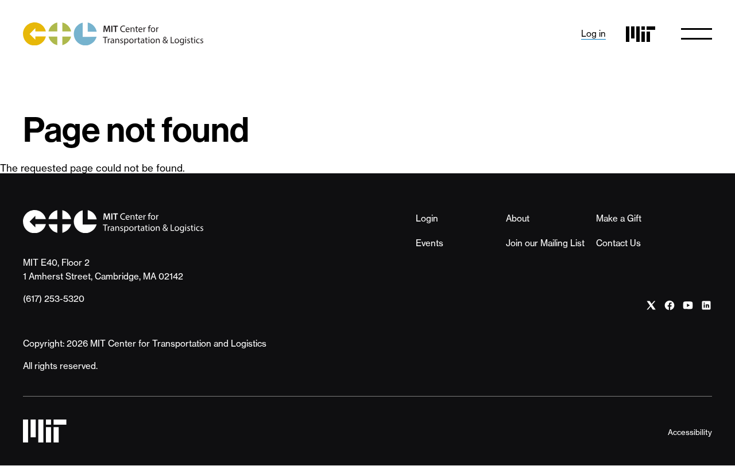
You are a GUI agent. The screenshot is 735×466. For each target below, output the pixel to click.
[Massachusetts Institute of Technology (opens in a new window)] (640, 34)
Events (429, 243)
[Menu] (696, 34)
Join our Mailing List (545, 243)
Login (427, 218)
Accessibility (690, 432)
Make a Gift (618, 218)
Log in (593, 33)
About (517, 218)
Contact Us (618, 243)
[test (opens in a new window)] (651, 306)
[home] (113, 33)
